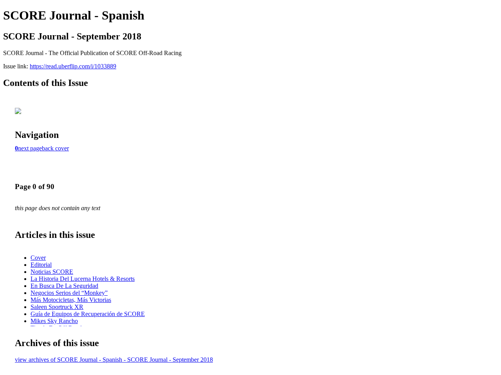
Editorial (41, 264)
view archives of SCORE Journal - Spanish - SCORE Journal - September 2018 (114, 359)
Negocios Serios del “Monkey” (69, 292)
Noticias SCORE (52, 271)
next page (30, 148)
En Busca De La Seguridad (64, 285)
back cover (55, 148)
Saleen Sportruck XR (57, 307)
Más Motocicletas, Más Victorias (71, 299)
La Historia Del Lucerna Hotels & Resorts (83, 278)
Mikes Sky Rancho (54, 321)
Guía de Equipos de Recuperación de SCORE (88, 314)
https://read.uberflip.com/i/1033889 (73, 66)
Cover (38, 257)
